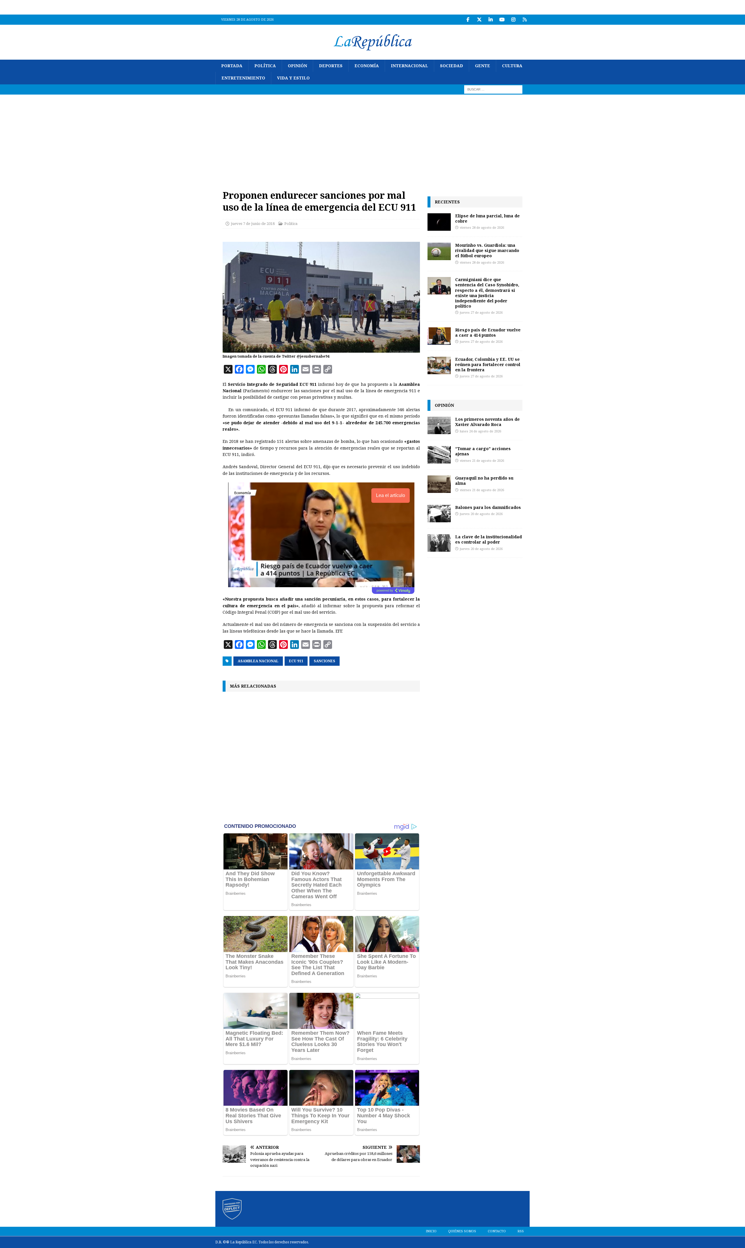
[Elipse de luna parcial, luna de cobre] (439, 222)
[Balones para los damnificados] (439, 513)
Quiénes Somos (462, 1231)
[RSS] (524, 20)
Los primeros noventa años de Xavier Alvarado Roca (487, 421)
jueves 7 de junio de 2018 (253, 223)
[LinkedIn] (490, 20)
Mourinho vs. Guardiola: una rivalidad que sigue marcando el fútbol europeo (487, 250)
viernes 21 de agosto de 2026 (482, 461)
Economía (366, 65)
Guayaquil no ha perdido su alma (484, 480)
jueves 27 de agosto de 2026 (481, 313)
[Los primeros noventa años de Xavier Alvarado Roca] (439, 425)
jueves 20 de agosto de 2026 (481, 514)
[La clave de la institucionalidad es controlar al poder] (439, 543)
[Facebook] (468, 20)
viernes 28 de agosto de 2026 (482, 228)
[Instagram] (513, 20)
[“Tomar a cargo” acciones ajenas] (439, 455)
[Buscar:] (493, 89)
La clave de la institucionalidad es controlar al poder (488, 539)
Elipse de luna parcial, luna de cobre (487, 218)
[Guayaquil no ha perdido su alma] (439, 484)
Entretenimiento (243, 78)
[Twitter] (479, 20)
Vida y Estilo (293, 78)
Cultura (512, 65)
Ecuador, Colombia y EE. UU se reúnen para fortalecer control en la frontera (487, 364)
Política (265, 65)
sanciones (324, 661)
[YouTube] (502, 20)
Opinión (297, 65)
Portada (231, 65)
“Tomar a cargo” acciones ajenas (483, 451)
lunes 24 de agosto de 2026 (480, 431)
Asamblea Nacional (258, 661)
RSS (520, 1231)
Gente (482, 65)
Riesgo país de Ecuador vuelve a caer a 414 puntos (488, 332)
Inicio (431, 1231)
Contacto (497, 1231)
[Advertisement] (372, 138)
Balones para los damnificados (488, 507)
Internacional (409, 65)
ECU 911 (296, 661)
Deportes (331, 65)
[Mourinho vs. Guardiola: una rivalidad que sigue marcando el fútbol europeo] (439, 251)
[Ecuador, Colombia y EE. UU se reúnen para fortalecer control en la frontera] (439, 365)
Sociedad (451, 65)
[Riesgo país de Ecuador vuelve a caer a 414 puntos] (439, 336)
